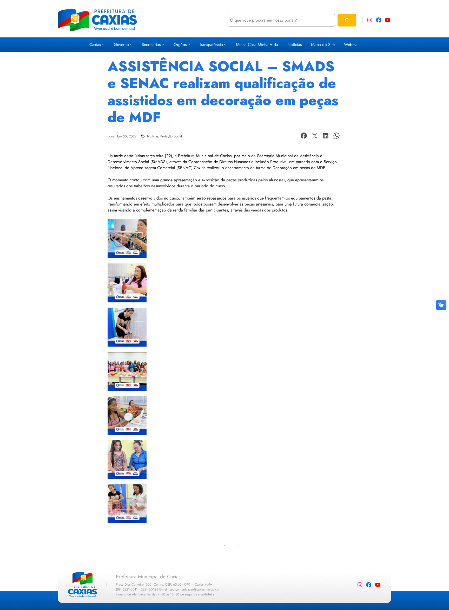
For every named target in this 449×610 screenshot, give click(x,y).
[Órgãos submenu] (189, 44)
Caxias (95, 45)
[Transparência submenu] (225, 44)
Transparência (211, 45)
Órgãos (180, 45)
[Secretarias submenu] (163, 44)
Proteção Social (171, 136)
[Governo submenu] (131, 44)
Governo (121, 45)
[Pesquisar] (347, 20)
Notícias (152, 136)
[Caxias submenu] (103, 44)
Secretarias (151, 45)
